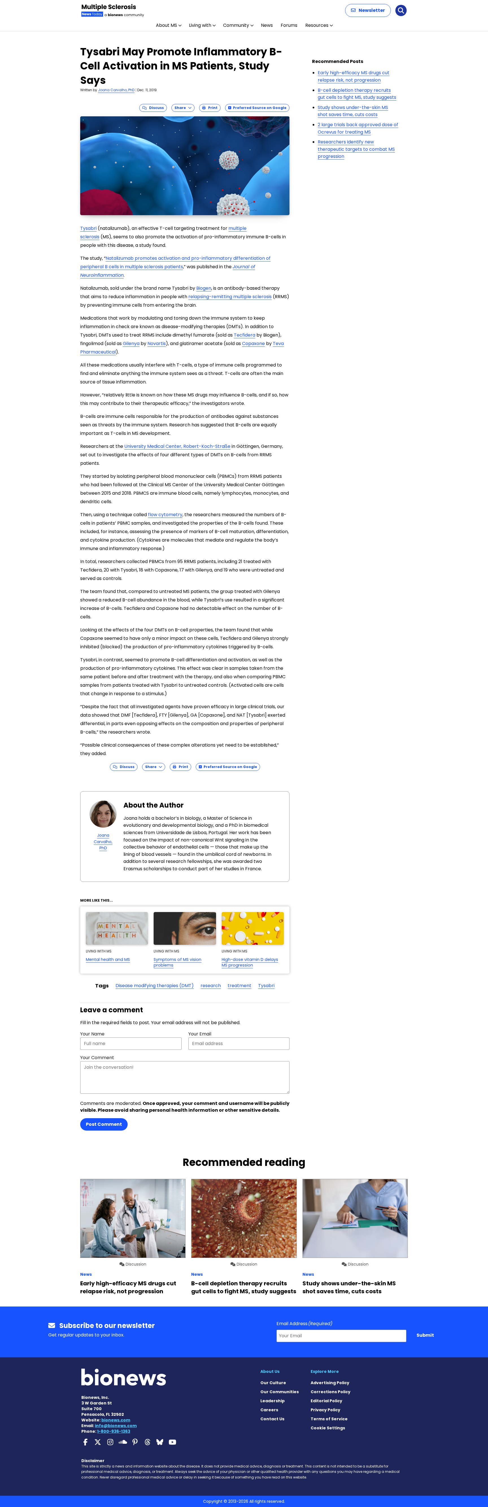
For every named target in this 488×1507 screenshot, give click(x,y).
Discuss (155, 107)
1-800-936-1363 (113, 1431)
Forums (289, 25)
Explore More (325, 1371)
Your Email (199, 1034)
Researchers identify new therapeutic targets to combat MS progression (356, 149)
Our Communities (279, 1392)
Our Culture (273, 1383)
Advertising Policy (330, 1383)
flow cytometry (165, 514)
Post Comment (104, 1124)
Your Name (92, 1034)
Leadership (272, 1401)
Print (211, 107)
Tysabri (88, 228)
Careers (269, 1410)
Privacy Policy (325, 1410)
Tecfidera (244, 335)
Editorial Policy (326, 1401)
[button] (368, 10)
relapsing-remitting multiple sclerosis (230, 296)
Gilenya (131, 343)
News (267, 25)
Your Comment (97, 1057)
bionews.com (115, 1420)
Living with (200, 25)
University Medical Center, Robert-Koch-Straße (177, 446)
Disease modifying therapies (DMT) (155, 985)
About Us (270, 1371)
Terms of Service (329, 1419)
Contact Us (272, 1419)
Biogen (203, 288)
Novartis (156, 343)
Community (236, 25)
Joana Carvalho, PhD (116, 90)
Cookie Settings (328, 1428)
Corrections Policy (330, 1392)
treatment (239, 985)
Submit (425, 1335)
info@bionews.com (116, 1426)
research (211, 985)
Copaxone (253, 343)
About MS (166, 25)
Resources (316, 25)
